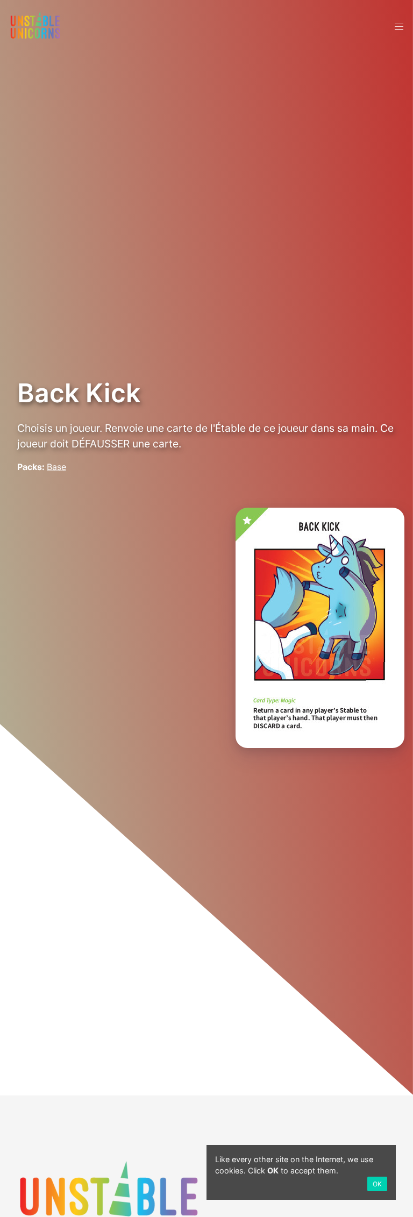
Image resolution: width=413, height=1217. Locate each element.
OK (377, 1184)
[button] (399, 27)
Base (56, 466)
